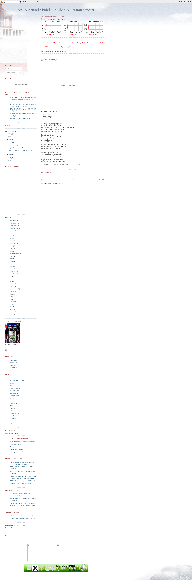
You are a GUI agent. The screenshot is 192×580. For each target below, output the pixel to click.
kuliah (12, 291)
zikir (11, 314)
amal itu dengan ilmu (16, 444)
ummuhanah (13, 360)
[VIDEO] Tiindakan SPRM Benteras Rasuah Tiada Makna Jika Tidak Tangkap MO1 (23, 477)
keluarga (12, 286)
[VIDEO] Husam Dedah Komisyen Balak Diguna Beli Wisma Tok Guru (22, 463)
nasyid (53, 166)
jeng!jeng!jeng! (14, 391)
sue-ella (12, 416)
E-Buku (12, 233)
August (11, 142)
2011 (9, 134)
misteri (12, 294)
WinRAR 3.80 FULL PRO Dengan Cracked (23, 506)
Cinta (49, 166)
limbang (12, 398)
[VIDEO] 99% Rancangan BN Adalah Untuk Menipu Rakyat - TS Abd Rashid (23, 482)
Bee (11, 385)
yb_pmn (12, 421)
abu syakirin (13, 368)
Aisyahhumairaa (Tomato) (17, 380)
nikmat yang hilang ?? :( (17, 452)
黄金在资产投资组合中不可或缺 (20, 118)
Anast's (12, 383)
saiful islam (13, 363)
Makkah (12, 266)
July (10, 154)
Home (73, 179)
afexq (11, 378)
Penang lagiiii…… (15, 447)
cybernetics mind (15, 388)
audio (11, 279)
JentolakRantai (14, 393)
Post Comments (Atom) (56, 183)
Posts (9, 69)
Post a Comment (45, 176)
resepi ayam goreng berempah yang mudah (22, 442)
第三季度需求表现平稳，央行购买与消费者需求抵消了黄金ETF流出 (23, 105)
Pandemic (13, 271)
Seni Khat (13, 274)
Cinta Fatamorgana (50, 59)
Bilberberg (13, 221)
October (12, 139)
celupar (12, 281)
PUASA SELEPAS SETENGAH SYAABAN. (22, 151)
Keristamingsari (14, 396)
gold (11, 248)
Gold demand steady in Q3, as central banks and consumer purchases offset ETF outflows (23, 99)
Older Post (101, 179)
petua (11, 304)
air (10, 276)
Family (12, 261)
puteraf (12, 411)
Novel (11, 269)
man (11, 401)
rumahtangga (14, 228)
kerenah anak (14, 289)
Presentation (13, 223)
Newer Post (44, 179)
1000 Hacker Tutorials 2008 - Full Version (22, 503)
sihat (11, 309)
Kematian (13, 264)
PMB (11, 406)
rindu (11, 307)
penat (11, 299)
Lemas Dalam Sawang (16, 449)
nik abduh (13, 365)
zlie (11, 423)
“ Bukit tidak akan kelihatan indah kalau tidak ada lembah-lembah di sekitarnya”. (23, 517)
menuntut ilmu (14, 254)
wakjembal (13, 418)
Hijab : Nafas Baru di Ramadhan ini (19, 148)
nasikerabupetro (14, 403)
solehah (12, 231)
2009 (9, 158)
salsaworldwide (14, 413)
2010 (9, 137)
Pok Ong (12, 408)
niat (11, 296)
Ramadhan (13, 243)
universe (12, 312)
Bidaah (12, 259)
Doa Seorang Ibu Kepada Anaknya (20, 493)
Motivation (13, 226)
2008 (9, 161)
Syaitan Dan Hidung (16, 496)
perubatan (13, 302)
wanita (12, 238)
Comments (11, 72)
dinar (11, 246)
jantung (12, 284)
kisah (11, 251)
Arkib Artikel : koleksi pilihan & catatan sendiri (56, 9)
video (11, 256)
